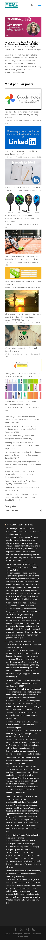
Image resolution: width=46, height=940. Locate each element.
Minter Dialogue (34, 49)
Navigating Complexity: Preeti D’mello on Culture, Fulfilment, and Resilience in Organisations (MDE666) (21, 474)
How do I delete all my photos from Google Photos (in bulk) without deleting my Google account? (22, 115)
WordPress (23, 936)
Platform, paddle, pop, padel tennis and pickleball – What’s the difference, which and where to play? (22, 218)
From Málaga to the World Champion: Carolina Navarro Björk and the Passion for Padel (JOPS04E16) (22, 420)
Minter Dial (11, 46)
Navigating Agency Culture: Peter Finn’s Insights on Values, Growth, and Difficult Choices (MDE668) (20, 429)
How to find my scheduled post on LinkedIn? (22, 187)
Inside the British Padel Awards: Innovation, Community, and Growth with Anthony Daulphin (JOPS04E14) (22, 497)
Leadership (22, 49)
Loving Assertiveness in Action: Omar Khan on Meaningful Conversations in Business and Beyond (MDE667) (23, 455)
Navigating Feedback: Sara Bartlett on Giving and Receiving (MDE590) (22, 43)
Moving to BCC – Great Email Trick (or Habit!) (22, 373)
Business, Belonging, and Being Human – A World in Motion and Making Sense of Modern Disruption (23, 465)
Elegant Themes (22, 934)
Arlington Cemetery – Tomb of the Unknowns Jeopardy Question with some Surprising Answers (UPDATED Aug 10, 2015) (23, 317)
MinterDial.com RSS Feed (20, 524)
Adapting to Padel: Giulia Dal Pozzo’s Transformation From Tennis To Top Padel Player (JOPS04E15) (22, 445)
